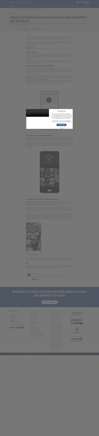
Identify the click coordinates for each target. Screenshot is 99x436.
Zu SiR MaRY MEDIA (61, 124)
